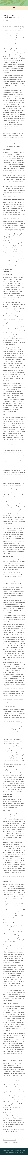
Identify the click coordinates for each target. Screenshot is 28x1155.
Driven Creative (19, 1152)
